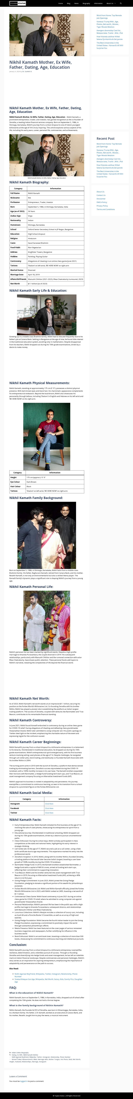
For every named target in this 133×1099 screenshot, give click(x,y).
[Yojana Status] (17, 3)
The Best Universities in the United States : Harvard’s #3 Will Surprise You (110, 45)
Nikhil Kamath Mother (30, 1055)
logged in (24, 1081)
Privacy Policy (102, 206)
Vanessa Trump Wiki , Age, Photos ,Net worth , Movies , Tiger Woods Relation (108, 24)
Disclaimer (101, 199)
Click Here (49, 804)
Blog (68, 3)
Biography (86, 3)
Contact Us (101, 195)
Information (98, 3)
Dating (14, 1055)
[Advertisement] (46, 90)
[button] (121, 3)
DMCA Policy (102, 202)
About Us (110, 3)
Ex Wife (19, 1055)
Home (60, 3)
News (76, 3)
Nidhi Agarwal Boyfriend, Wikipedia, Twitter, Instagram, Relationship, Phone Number (41, 1057)
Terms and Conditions (106, 209)
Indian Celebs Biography (20, 1053)
